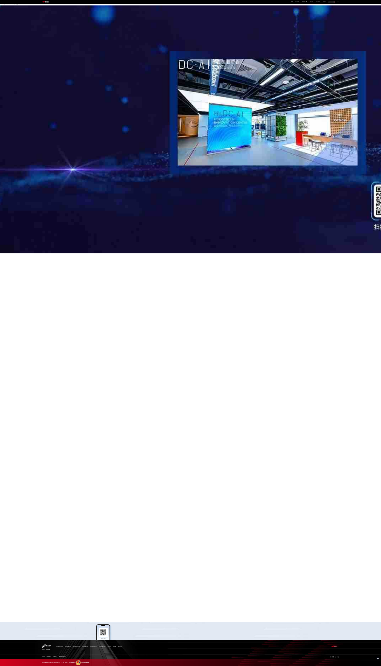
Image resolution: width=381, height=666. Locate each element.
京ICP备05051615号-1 (72, 662)
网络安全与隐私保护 (62, 656)
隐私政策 (49, 656)
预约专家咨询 (47, 148)
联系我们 (335, 646)
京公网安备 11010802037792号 (85, 662)
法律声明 (55, 656)
